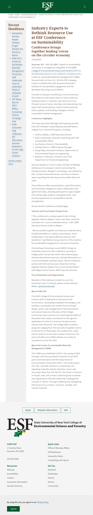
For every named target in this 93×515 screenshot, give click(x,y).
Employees (53, 473)
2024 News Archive (29, 14)
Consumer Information (17, 481)
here (66, 206)
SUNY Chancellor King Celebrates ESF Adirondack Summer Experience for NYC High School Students (17, 140)
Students (52, 469)
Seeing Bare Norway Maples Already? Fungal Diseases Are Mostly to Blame (17, 44)
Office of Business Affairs (59, 448)
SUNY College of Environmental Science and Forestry (54, 69)
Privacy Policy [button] (43, 502)
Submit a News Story (15, 162)
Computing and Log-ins (58, 460)
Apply (28, 410)
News (17, 14)
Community (53, 485)
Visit (66, 410)
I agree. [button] (13, 508)
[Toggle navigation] (9, 7)
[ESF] (47, 6)
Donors (51, 477)
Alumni (51, 481)
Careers (10, 477)
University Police (55, 456)
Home (10, 14)
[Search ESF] (85, 6)
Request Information (47, 410)
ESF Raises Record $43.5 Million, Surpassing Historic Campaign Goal (17, 110)
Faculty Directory (14, 485)
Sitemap (10, 469)
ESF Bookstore (54, 452)
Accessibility (12, 473)
